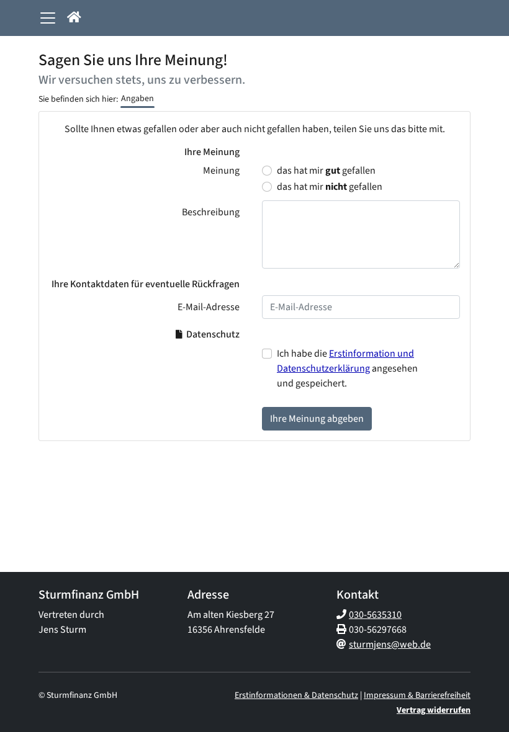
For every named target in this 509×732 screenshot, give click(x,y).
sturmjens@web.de (390, 644)
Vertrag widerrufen (434, 710)
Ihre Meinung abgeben (317, 419)
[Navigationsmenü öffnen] (47, 18)
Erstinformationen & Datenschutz (296, 695)
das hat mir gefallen (326, 170)
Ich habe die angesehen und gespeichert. (347, 368)
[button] (74, 18)
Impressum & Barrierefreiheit (417, 695)
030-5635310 (375, 615)
